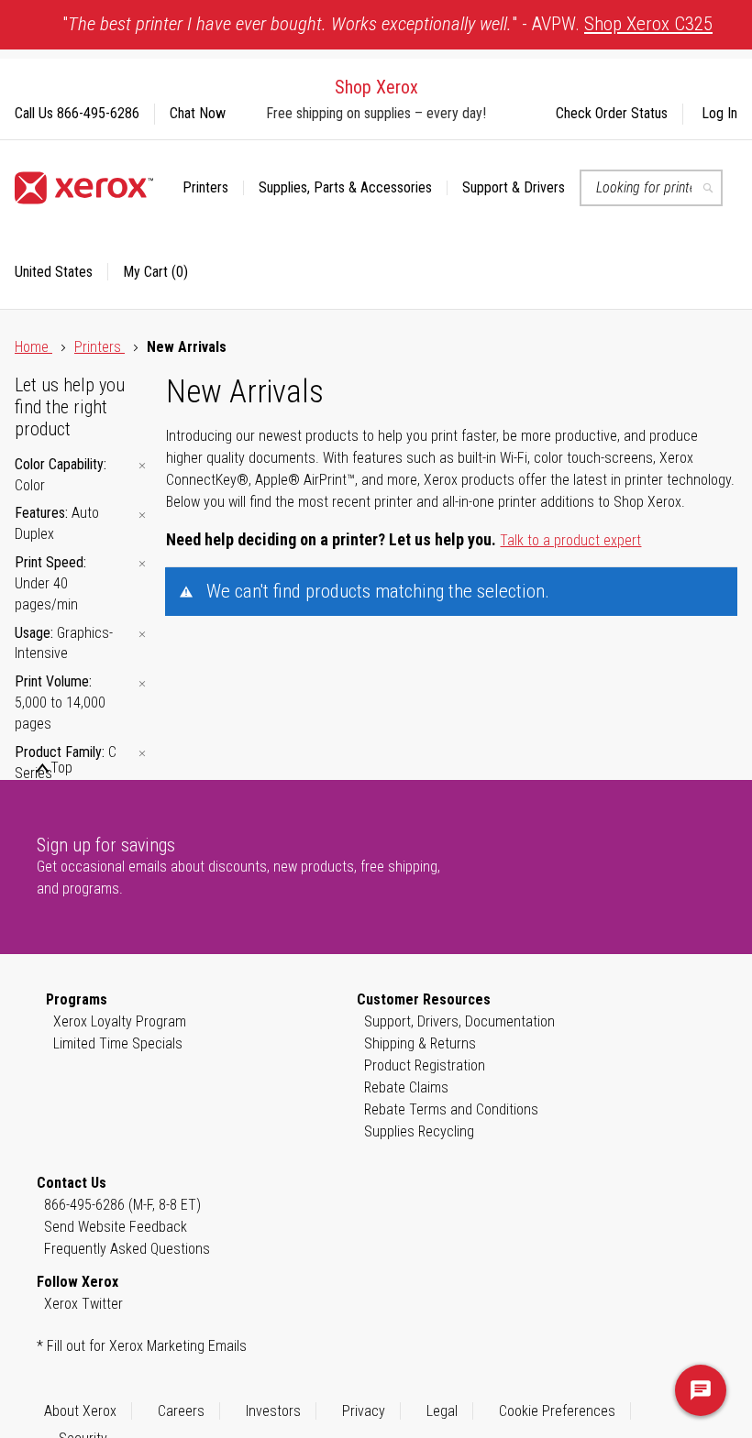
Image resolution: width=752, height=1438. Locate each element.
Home (33, 347)
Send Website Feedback (115, 1226)
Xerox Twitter (83, 1303)
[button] (61, 272)
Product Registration (424, 1065)
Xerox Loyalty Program (119, 1021)
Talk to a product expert (570, 540)
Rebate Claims (406, 1087)
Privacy (363, 1411)
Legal (442, 1411)
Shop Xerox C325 (648, 24)
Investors (273, 1411)
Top (61, 767)
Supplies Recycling (419, 1131)
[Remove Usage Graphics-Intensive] (142, 634)
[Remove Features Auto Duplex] (142, 514)
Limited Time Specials (117, 1043)
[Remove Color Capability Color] (142, 466)
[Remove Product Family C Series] (142, 753)
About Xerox (80, 1411)
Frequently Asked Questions (127, 1248)
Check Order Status (612, 113)
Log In (719, 113)
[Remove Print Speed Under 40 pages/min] (142, 564)
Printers (99, 347)
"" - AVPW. (387, 24)
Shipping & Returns (420, 1043)
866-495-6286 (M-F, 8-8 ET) (122, 1204)
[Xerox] (84, 188)
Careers (181, 1411)
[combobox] (651, 188)
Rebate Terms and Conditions (451, 1109)
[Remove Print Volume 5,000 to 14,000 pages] (142, 683)
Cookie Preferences (557, 1411)
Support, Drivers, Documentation (459, 1021)
